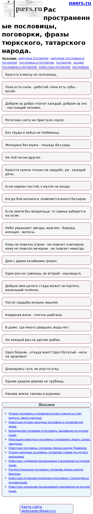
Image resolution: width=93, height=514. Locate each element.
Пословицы (80, 67)
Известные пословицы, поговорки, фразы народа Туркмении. (48, 448)
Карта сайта (31, 507)
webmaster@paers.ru (38, 511)
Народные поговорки (33, 58)
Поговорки (63, 62)
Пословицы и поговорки (36, 62)
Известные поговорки (54, 67)
